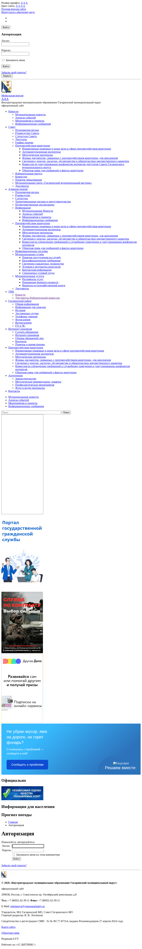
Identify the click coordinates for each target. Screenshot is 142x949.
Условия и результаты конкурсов (41, 266)
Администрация (18, 189)
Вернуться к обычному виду (18, 12)
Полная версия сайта (13, 9)
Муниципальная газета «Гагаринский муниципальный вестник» (53, 182)
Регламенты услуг (32, 279)
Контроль (20, 341)
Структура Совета (26, 136)
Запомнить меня (15, 60)
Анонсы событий (25, 117)
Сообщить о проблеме (27, 764)
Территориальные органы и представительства (43, 201)
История (20, 310)
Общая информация (27, 304)
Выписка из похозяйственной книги (43, 285)
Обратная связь (10, 932)
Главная (13, 822)
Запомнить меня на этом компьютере (37, 854)
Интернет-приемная (27, 335)
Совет (11, 126)
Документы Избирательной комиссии (37, 297)
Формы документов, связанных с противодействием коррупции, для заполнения (70, 158)
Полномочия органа (27, 130)
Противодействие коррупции (32, 145)
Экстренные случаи (27, 313)
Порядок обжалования (28, 179)
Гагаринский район (20, 300)
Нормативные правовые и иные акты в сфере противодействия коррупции (66, 148)
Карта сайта (8, 927)
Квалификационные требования (41, 260)
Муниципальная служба (29, 254)
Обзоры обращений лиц (29, 338)
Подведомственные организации (34, 204)
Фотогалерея (22, 319)
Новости (13, 111)
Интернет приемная (20, 328)
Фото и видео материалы (30, 387)
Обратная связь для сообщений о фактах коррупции (52, 170)
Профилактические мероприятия (34, 384)
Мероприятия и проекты (29, 120)
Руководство (22, 195)
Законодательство (25, 378)
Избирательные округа (28, 173)
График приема (24, 142)
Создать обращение (26, 332)
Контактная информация (36, 269)
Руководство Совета (27, 133)
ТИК (11, 291)
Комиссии (21, 176)
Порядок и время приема (30, 344)
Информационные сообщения (33, 123)
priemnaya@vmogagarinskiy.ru (27, 906)
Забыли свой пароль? (13, 72)
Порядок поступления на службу (41, 257)
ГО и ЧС (20, 325)
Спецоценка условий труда (38, 273)
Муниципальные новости (30, 114)
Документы (22, 186)
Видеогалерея (23, 322)
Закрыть (7, 76)
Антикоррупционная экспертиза (41, 151)
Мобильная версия (12, 95)
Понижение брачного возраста (40, 282)
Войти (6, 27)
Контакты (14, 391)
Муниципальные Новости (37, 210)
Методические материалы (37, 154)
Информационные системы (31, 251)
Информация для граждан (30, 307)
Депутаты (21, 139)
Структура (21, 198)
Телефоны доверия (26, 316)
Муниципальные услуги (29, 276)
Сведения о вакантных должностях (43, 263)
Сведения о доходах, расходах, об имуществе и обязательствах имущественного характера (75, 161)
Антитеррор (15, 375)
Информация (23, 207)
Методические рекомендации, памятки (38, 381)
